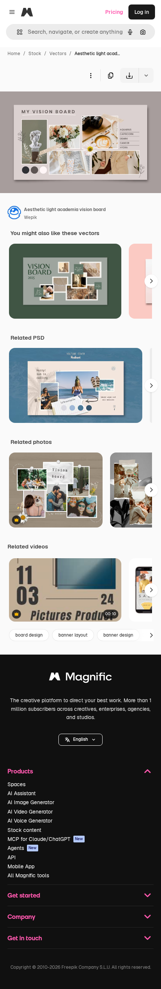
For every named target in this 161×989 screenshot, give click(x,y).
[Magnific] (80, 678)
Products (20, 771)
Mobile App (20, 866)
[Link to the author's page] (14, 214)
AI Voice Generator (29, 820)
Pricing (114, 12)
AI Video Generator (30, 811)
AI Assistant (21, 793)
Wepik (30, 217)
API (11, 857)
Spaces (16, 784)
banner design (118, 635)
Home (13, 54)
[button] (80, 740)
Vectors (57, 54)
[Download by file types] (146, 75)
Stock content (24, 830)
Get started (23, 895)
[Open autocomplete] (16, 32)
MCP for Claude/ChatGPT (45, 839)
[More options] (90, 75)
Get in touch (24, 938)
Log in (141, 12)
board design (29, 635)
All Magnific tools (28, 875)
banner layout (73, 635)
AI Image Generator (30, 802)
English (80, 739)
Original (47, 100)
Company (21, 916)
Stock (34, 54)
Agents (22, 848)
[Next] (151, 281)
